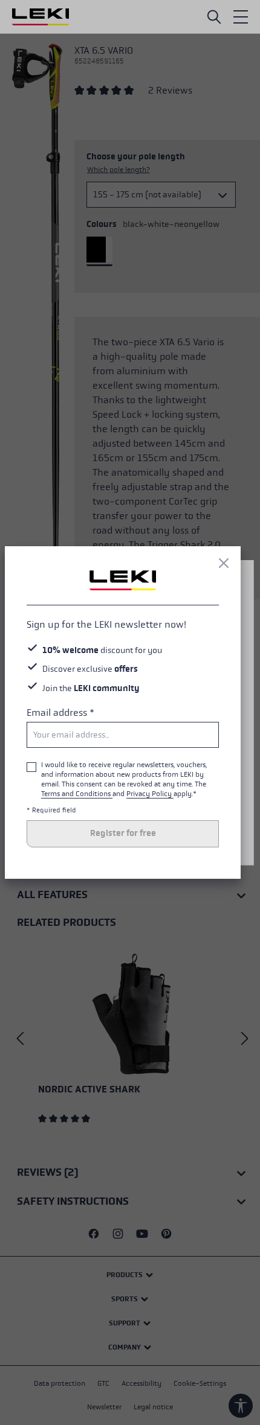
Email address (60, 712)
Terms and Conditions (76, 793)
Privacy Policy (150, 793)
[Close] (223, 563)
